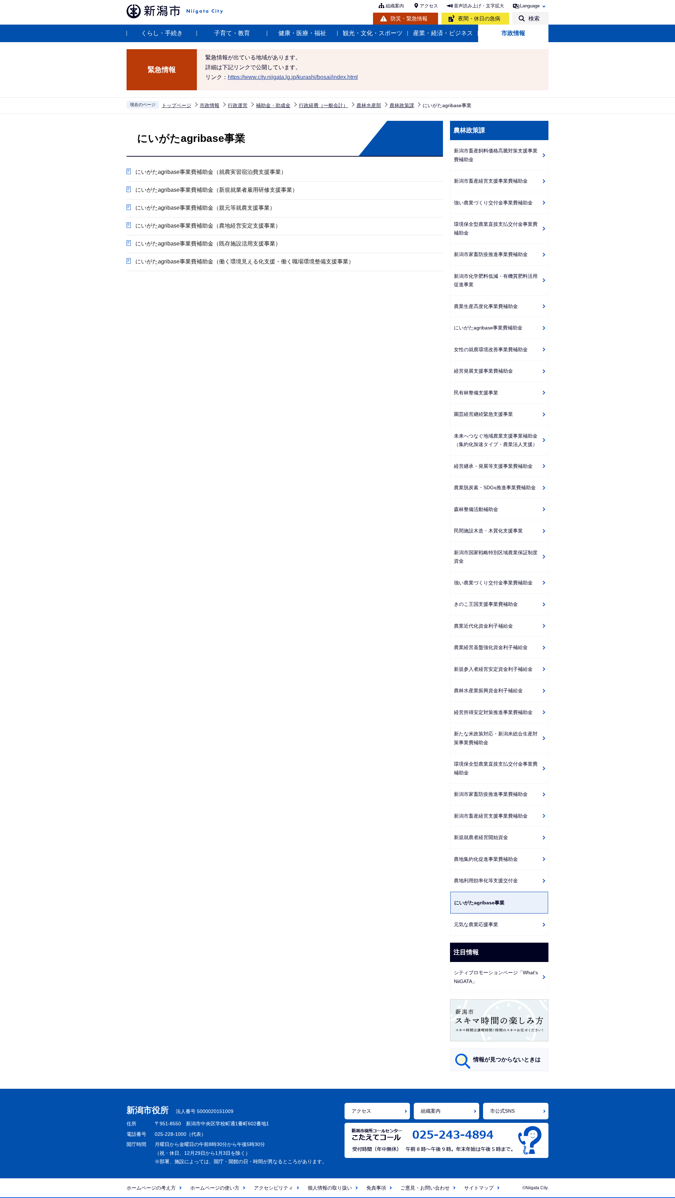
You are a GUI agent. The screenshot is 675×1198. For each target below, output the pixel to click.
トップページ (176, 105)
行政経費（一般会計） (323, 105)
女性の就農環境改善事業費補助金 (491, 349)
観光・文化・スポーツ (373, 33)
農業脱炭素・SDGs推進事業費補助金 (495, 487)
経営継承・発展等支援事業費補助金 (493, 466)
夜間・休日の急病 (479, 18)
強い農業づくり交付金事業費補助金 (493, 202)
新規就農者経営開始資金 (481, 837)
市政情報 (513, 33)
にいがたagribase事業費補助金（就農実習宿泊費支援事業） (211, 172)
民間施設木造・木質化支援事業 (488, 530)
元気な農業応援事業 (476, 924)
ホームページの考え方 (151, 1188)
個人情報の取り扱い (330, 1188)
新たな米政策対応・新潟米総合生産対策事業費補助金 (496, 738)
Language (530, 5)
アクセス (429, 5)
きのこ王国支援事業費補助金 (486, 604)
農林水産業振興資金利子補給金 (488, 690)
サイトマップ (479, 1188)
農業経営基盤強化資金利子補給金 (491, 647)
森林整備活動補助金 (476, 509)
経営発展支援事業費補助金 (483, 371)
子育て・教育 (232, 33)
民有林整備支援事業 (476, 392)
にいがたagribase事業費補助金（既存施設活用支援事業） (208, 244)
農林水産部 (368, 105)
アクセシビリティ (273, 1188)
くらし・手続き (162, 33)
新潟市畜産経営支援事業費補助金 (491, 181)
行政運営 (238, 105)
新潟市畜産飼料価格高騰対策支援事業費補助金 (496, 155)
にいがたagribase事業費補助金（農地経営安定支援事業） (208, 226)
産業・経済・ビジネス (443, 33)
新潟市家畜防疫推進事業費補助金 (491, 254)
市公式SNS (502, 1111)
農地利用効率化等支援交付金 (486, 880)
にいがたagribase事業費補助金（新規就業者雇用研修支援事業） (216, 190)
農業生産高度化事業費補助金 (486, 306)
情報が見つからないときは (507, 1059)
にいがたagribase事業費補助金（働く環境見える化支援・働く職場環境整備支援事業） (244, 261)
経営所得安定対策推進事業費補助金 (493, 712)
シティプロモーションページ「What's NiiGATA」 (496, 977)
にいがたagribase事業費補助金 (488, 327)
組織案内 (395, 5)
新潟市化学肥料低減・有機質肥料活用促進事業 (496, 280)
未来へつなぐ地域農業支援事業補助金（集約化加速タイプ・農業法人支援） (496, 440)
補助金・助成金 (273, 105)
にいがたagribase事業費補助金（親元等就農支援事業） (205, 208)
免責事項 (376, 1188)
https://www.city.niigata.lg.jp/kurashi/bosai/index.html (293, 77)
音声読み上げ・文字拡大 (479, 5)
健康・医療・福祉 (302, 33)
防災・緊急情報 (409, 18)
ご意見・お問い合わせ (425, 1188)
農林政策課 (402, 105)
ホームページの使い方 (214, 1188)
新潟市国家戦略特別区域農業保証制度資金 (496, 557)
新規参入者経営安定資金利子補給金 (493, 669)
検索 (534, 18)
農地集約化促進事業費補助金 (486, 859)
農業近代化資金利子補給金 (483, 626)
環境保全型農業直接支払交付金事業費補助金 (496, 228)
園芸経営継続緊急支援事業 (483, 414)
